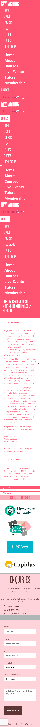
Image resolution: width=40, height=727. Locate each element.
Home (6, 10)
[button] (2, 50)
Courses (8, 22)
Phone (6, 639)
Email (6, 651)
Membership (10, 46)
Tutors (7, 40)
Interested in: (9, 663)
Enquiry (7, 687)
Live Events (14, 72)
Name (6, 627)
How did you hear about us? (15, 675)
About (7, 16)
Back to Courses (20, 497)
